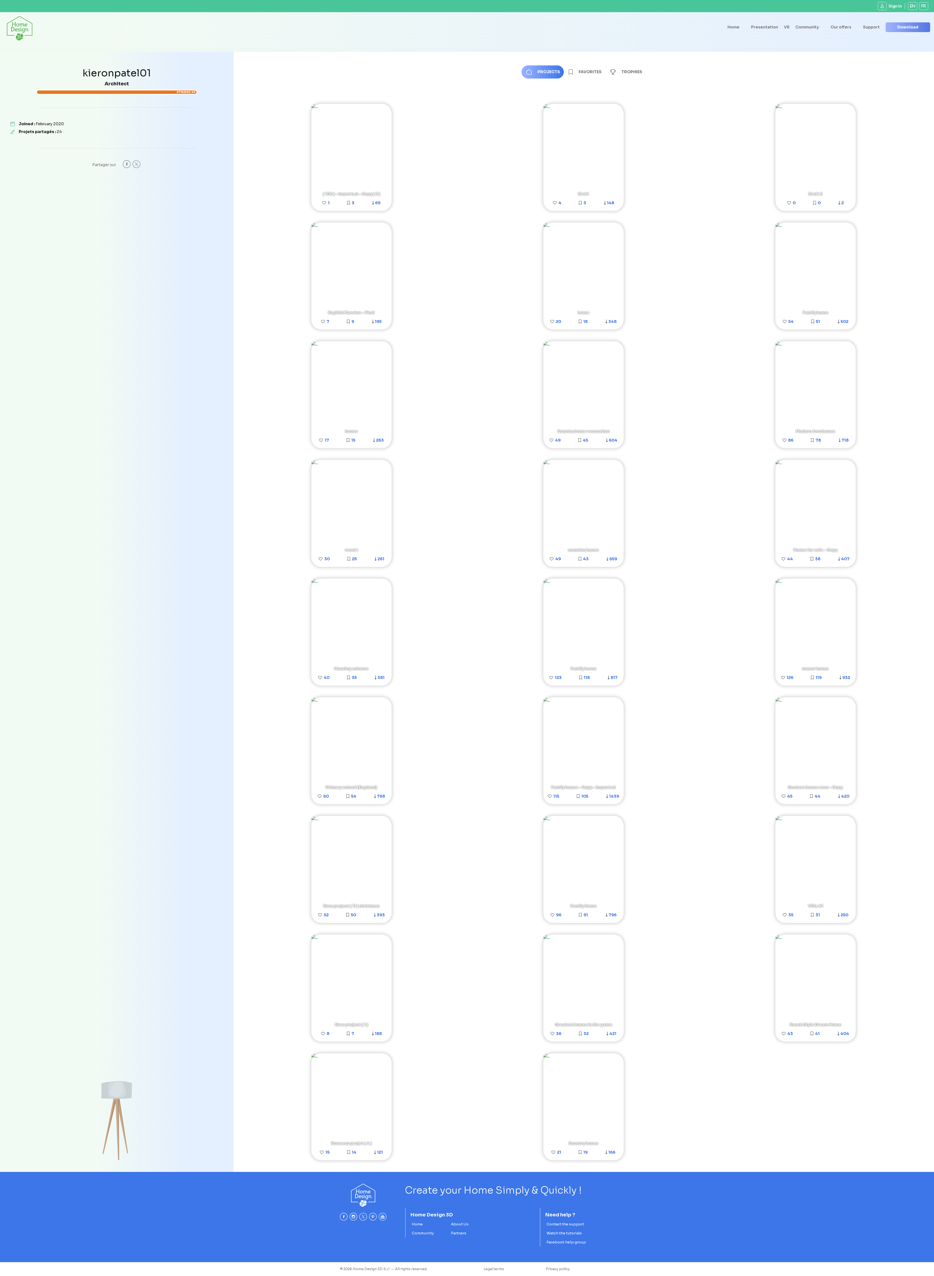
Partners (458, 1233)
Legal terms (494, 1269)
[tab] (542, 72)
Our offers (841, 27)
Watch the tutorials (564, 1233)
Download (907, 27)
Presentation (764, 27)
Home (733, 27)
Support (871, 27)
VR (787, 27)
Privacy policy (558, 1269)
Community (807, 27)
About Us (459, 1224)
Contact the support (565, 1224)
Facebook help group (566, 1242)
